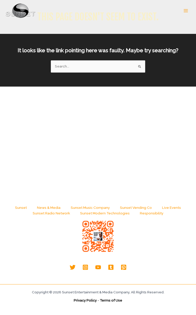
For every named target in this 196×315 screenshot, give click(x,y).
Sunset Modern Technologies (105, 213)
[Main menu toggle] (186, 11)
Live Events (171, 208)
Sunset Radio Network (51, 213)
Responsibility (151, 213)
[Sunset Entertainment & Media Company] (20, 11)
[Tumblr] (111, 267)
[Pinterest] (124, 267)
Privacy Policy (85, 300)
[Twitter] (73, 267)
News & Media (48, 208)
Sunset (21, 208)
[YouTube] (98, 267)
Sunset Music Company (90, 208)
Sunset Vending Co (136, 208)
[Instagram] (85, 267)
